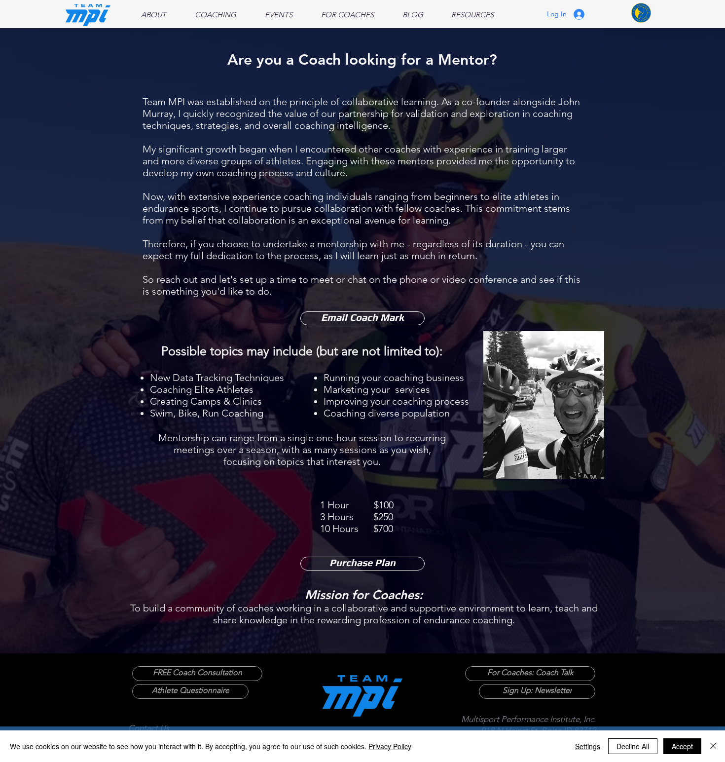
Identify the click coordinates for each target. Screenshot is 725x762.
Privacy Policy (389, 746)
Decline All (632, 746)
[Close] (713, 746)
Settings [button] (587, 746)
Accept (682, 746)
